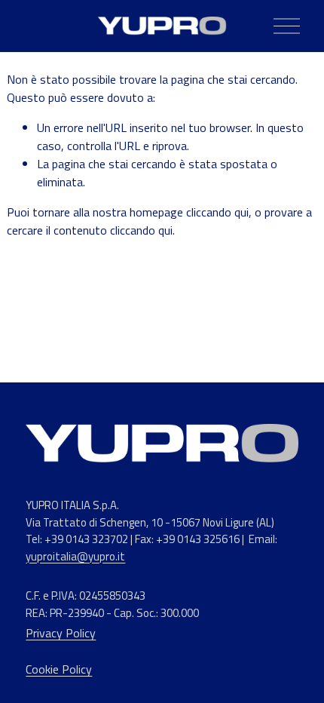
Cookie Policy (59, 669)
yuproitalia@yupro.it (75, 556)
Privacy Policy (61, 633)
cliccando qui (217, 212)
